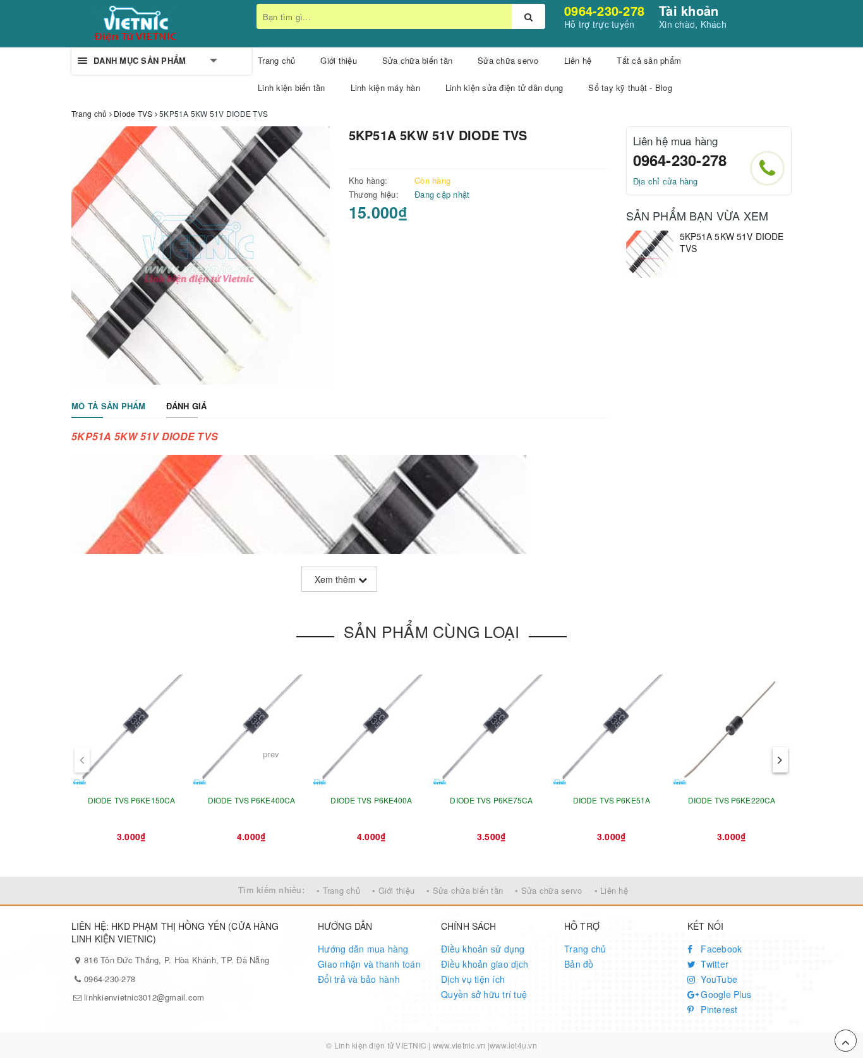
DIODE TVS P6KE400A (371, 800)
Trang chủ (585, 948)
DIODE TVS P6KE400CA (251, 800)
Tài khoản (688, 10)
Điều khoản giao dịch (484, 964)
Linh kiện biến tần (291, 87)
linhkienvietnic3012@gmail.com (144, 997)
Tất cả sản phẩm (649, 60)
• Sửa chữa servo (548, 890)
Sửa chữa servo (508, 60)
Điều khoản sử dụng (483, 948)
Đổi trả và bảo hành (359, 979)
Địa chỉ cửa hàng (665, 181)
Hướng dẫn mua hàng (363, 948)
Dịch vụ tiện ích (473, 979)
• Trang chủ (338, 890)
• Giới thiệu (393, 890)
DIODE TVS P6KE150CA (131, 800)
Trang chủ (276, 60)
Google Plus (724, 994)
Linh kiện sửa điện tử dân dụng (504, 87)
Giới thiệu (338, 60)
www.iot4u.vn (513, 1045)
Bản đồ (579, 964)
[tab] (108, 406)
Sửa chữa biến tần (417, 60)
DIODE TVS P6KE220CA (731, 800)
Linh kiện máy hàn (385, 87)
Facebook (720, 948)
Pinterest (718, 1009)
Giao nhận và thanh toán (369, 964)
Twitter (713, 964)
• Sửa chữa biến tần (464, 890)
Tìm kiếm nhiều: (271, 890)
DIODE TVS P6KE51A (611, 800)
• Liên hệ (611, 890)
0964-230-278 (604, 10)
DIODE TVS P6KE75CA (491, 800)
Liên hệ (578, 60)
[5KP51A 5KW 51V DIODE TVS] (649, 254)
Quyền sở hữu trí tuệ (484, 994)
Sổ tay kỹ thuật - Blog (630, 87)
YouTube (717, 979)
